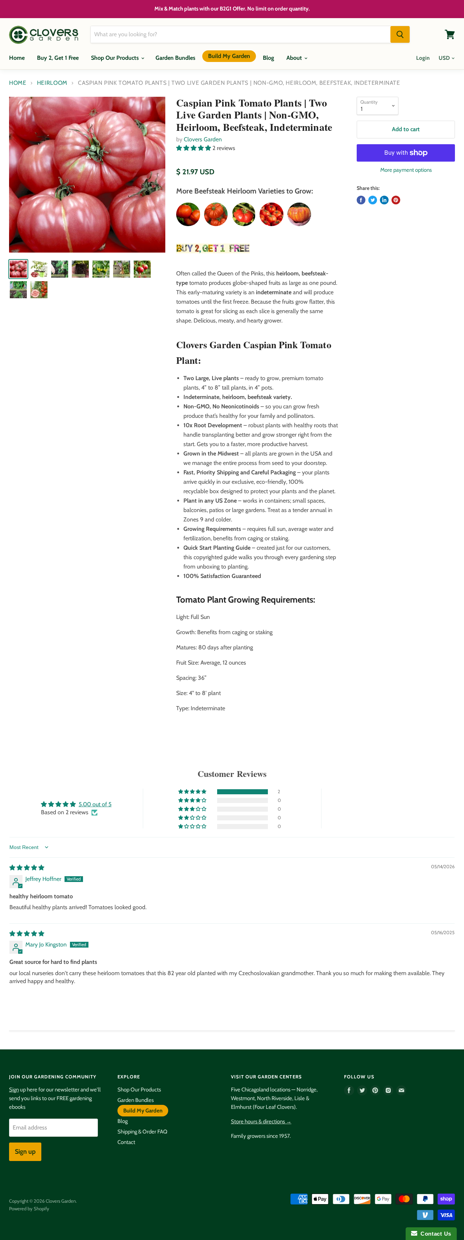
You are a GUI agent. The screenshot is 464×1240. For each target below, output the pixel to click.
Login (423, 58)
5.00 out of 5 (95, 804)
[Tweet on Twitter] (372, 200)
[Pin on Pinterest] (396, 200)
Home (17, 57)
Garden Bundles (175, 57)
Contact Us (434, 1234)
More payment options (406, 170)
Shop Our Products (115, 57)
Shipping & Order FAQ (142, 1131)
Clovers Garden (203, 139)
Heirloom (52, 83)
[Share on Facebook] (361, 200)
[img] (26, 867)
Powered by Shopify (29, 1208)
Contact (126, 1142)
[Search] (400, 34)
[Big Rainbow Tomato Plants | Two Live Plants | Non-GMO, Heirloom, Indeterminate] (299, 214)
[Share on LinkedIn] (384, 200)
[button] (194, 148)
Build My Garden (229, 56)
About (294, 57)
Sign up (25, 1152)
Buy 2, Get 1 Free (58, 57)
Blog (268, 57)
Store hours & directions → (261, 1121)
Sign (14, 1089)
